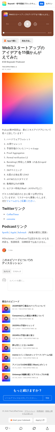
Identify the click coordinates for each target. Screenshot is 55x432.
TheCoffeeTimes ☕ (9, 67)
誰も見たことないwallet (22, 345)
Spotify (5, 232)
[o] (6, 309)
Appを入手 (40, 420)
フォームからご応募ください (20, 201)
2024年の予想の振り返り (23, 335)
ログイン (49, 3)
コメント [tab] (7, 271)
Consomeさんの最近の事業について (28, 315)
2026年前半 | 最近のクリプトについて (29, 306)
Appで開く (12, 40)
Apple (13, 232)
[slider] (25, 32)
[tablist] (12, 271)
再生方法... (26, 40)
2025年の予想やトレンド (23, 325)
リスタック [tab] (17, 271)
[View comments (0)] (21, 428)
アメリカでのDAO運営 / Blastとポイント (30, 364)
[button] (7, 24)
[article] (27, 309)
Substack (22, 232)
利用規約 (40, 411)
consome (11, 219)
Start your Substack (21, 420)
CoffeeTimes (13, 214)
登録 (41, 3)
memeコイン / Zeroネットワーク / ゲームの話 (32, 355)
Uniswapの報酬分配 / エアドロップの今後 (30, 374)
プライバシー (29, 411)
